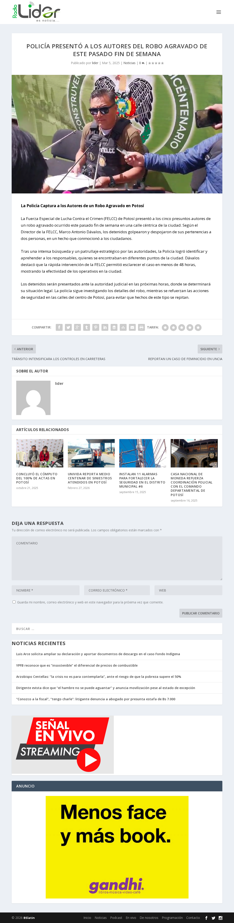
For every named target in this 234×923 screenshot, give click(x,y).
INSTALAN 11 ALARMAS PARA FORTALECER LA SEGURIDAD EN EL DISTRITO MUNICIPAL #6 (142, 480)
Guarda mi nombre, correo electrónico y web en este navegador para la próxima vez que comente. (90, 602)
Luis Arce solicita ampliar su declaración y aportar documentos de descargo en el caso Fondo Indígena (98, 654)
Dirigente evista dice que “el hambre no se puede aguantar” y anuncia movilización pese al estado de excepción (105, 688)
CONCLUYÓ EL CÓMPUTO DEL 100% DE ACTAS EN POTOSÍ (37, 478)
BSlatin (29, 918)
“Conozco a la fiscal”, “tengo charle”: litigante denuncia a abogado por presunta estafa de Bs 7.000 (95, 699)
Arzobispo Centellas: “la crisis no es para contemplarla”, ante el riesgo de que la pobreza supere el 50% (98, 676)
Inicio (87, 917)
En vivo (131, 917)
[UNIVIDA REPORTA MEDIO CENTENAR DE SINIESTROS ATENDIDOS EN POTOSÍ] (91, 453)
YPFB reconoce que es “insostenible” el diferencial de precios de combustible (77, 665)
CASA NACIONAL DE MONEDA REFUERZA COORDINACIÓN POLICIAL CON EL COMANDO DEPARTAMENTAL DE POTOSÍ (192, 484)
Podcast (116, 917)
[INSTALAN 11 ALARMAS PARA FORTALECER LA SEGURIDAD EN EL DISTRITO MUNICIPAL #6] (142, 453)
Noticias (129, 63)
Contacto (193, 917)
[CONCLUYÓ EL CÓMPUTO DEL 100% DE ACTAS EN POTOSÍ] (39, 453)
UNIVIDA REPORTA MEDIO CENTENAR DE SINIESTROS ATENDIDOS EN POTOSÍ (90, 478)
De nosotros (149, 917)
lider (95, 63)
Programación (172, 917)
